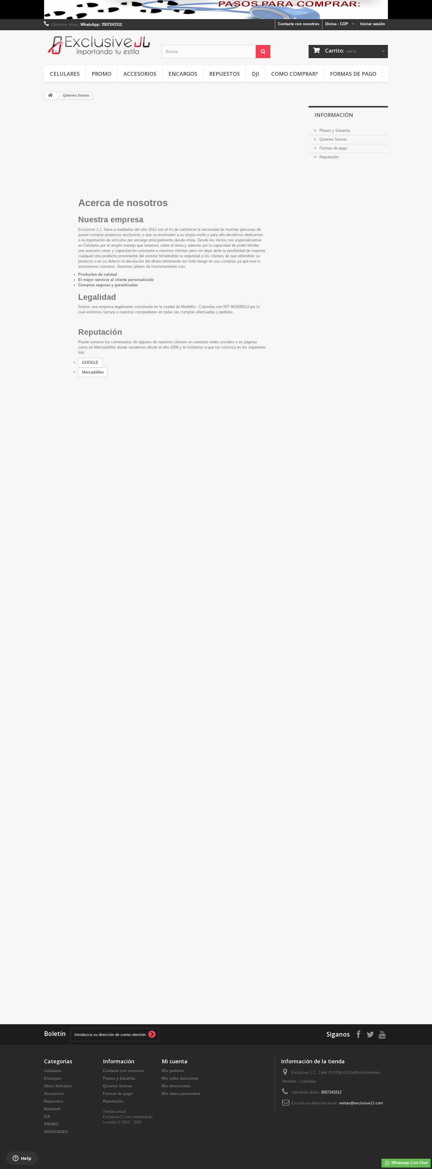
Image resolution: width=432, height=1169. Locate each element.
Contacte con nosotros (298, 24)
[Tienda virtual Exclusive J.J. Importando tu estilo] (98, 45)
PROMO (101, 73)
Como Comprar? (294, 73)
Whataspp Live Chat (409, 1162)
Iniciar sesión (372, 24)
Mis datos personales (181, 1093)
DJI (255, 73)
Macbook (52, 1109)
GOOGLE (90, 362)
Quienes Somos (332, 139)
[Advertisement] (353, 387)
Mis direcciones (176, 1086)
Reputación (328, 157)
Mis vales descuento (180, 1078)
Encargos (182, 73)
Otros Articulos (58, 1086)
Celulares (65, 73)
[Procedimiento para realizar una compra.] (216, 9)
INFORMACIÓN (333, 114)
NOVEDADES (56, 1132)
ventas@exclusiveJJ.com (361, 1103)
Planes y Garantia (334, 130)
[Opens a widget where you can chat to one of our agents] (22, 1158)
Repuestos (224, 73)
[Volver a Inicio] (50, 95)
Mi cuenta (174, 1061)
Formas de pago (353, 73)
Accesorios (139, 73)
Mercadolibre (93, 372)
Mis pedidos (173, 1071)
